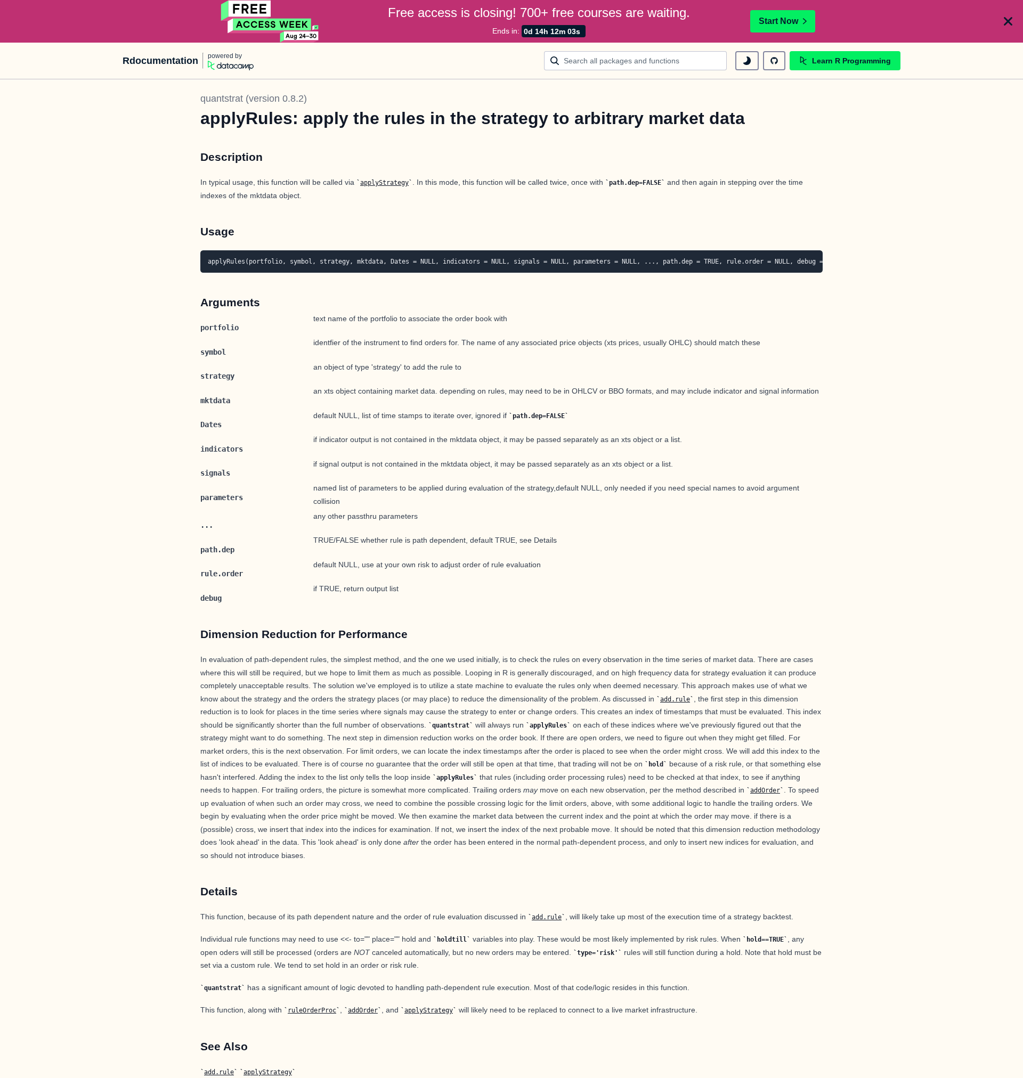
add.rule (675, 699)
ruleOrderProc (312, 1010)
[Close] (1008, 21)
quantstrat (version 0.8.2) (253, 98)
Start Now (778, 21)
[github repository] (774, 60)
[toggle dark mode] (747, 60)
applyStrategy (384, 182)
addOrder (765, 790)
